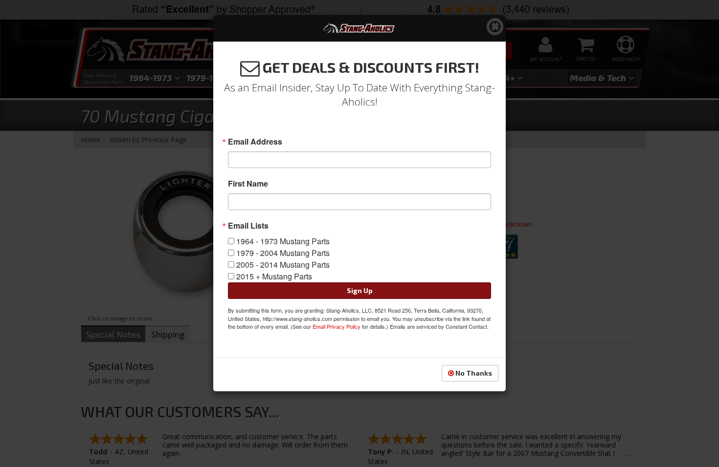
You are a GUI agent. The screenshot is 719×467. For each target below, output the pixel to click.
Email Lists (248, 226)
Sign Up (360, 290)
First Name (248, 184)
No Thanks (473, 373)
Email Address (255, 142)
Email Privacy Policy (336, 326)
